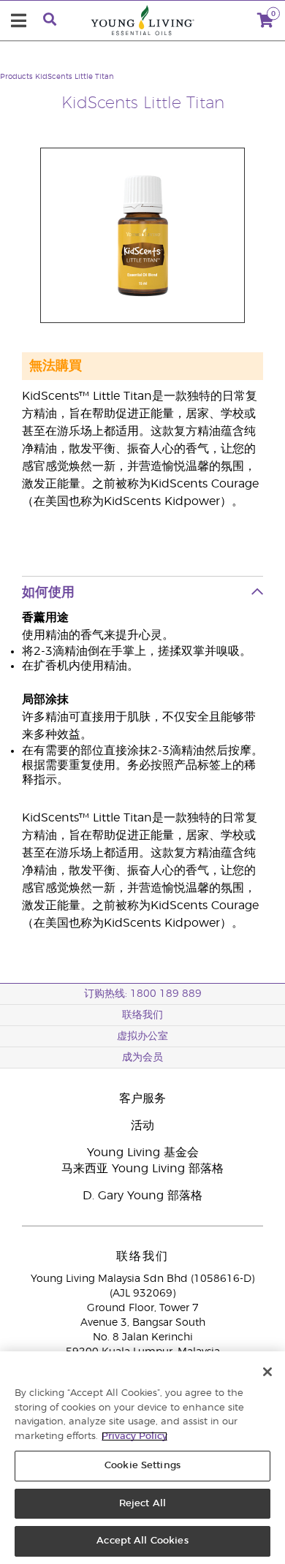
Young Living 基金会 (143, 1152)
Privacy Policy (134, 1436)
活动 (142, 1125)
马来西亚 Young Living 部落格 (142, 1168)
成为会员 (142, 1057)
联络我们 (142, 1015)
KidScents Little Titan (74, 76)
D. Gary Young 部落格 (142, 1196)
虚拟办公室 (142, 1036)
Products (16, 76)
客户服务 (142, 1098)
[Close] (267, 1372)
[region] (142, 1457)
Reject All (142, 1503)
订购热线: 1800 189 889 (143, 994)
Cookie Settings (142, 1465)
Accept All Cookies (142, 1541)
